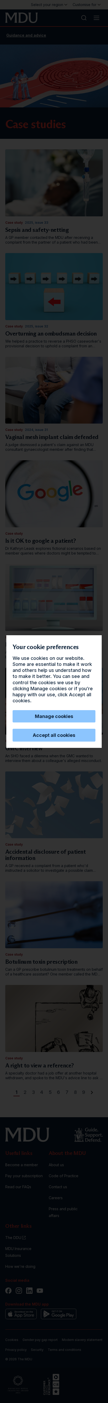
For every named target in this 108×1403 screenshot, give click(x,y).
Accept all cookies (54, 735)
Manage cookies (54, 716)
